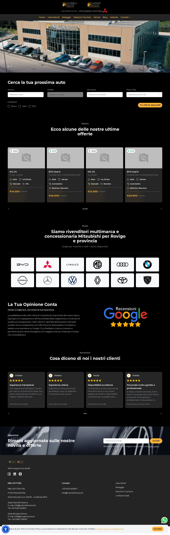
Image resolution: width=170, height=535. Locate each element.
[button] (5, 529)
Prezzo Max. (131, 90)
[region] (85, 178)
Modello (50, 90)
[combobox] (26, 94)
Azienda (114, 17)
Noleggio (66, 17)
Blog (105, 17)
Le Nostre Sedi (122, 496)
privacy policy (153, 446)
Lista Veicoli (53, 17)
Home (42, 17)
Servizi (97, 17)
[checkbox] (9, 106)
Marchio (11, 90)
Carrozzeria (91, 90)
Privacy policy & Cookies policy (110, 529)
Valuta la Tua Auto (82, 17)
